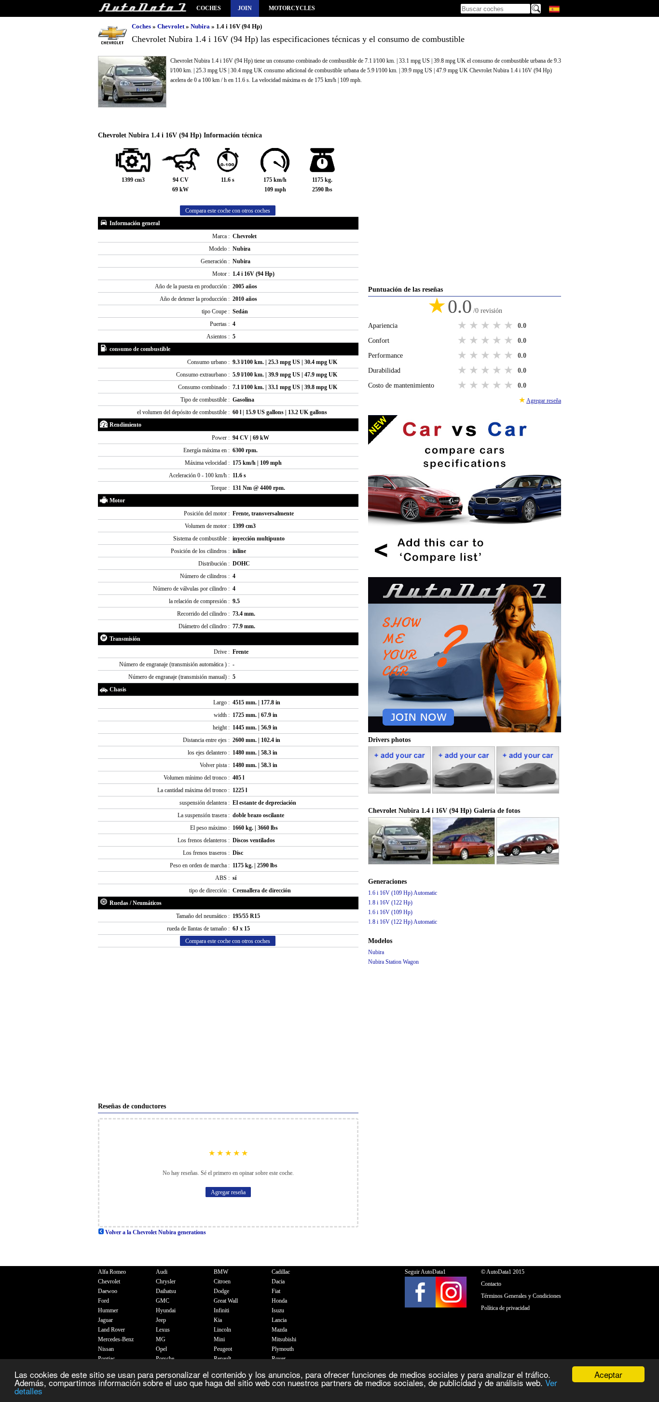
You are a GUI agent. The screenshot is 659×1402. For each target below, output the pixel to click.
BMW (221, 1271)
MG (160, 1339)
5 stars (509, 325)
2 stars (475, 325)
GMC (162, 1300)
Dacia (278, 1281)
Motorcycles (292, 8)
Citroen (222, 1281)
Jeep (161, 1320)
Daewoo (107, 1291)
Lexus (163, 1329)
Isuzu (278, 1310)
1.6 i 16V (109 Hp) (390, 912)
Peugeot (223, 1349)
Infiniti (221, 1310)
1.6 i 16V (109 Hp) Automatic (402, 893)
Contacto (491, 1284)
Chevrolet (171, 26)
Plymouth (283, 1349)
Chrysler (166, 1281)
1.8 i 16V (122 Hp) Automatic (402, 921)
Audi (161, 1271)
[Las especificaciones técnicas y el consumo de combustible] (142, 8)
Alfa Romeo (112, 1271)
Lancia (279, 1320)
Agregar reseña (228, 1192)
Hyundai (166, 1310)
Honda (279, 1300)
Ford (103, 1300)
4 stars (498, 325)
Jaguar (105, 1320)
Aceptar (608, 1374)
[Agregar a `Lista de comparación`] (464, 572)
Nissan (106, 1349)
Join (245, 8)
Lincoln (222, 1329)
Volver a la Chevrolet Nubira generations (155, 1232)
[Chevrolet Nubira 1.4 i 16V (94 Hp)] (400, 862)
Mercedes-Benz (116, 1339)
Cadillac (281, 1271)
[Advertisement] (228, 1024)
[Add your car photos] (400, 791)
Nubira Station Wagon (393, 961)
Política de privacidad (505, 1308)
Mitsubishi (284, 1339)
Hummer (108, 1310)
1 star (463, 325)
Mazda (279, 1329)
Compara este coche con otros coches (227, 210)
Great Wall (226, 1300)
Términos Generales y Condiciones (521, 1296)
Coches (208, 8)
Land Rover (111, 1329)
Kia (218, 1320)
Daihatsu (166, 1291)
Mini (219, 1339)
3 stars (486, 325)
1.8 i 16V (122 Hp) (390, 902)
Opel (161, 1349)
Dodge (221, 1291)
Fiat (276, 1291)
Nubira (201, 26)
